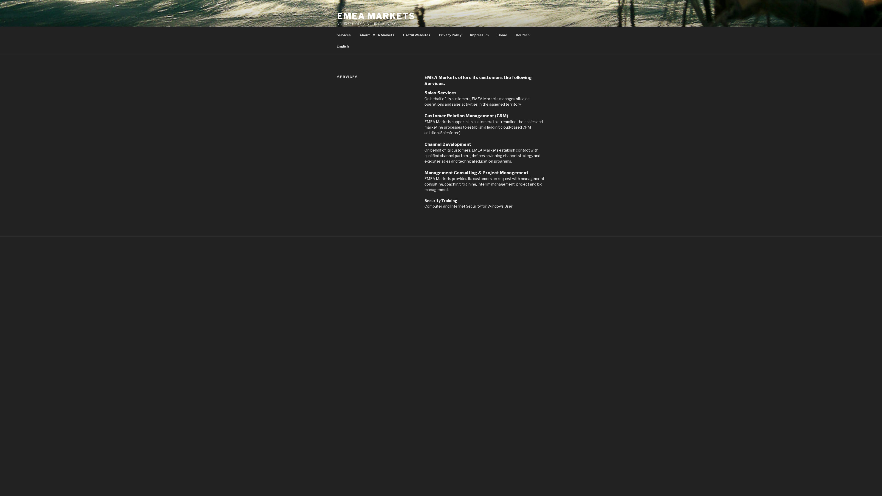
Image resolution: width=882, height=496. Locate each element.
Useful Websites (416, 35)
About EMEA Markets (376, 35)
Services (344, 35)
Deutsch (523, 35)
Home (502, 35)
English (343, 46)
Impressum (479, 35)
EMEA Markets (376, 16)
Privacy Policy (450, 35)
